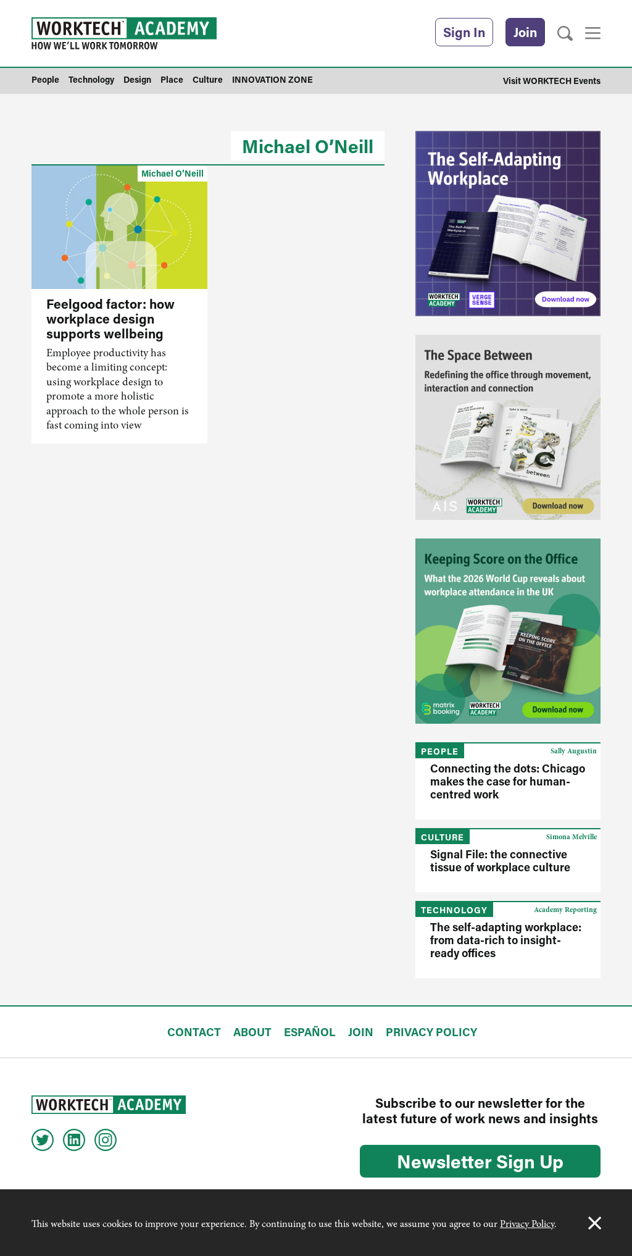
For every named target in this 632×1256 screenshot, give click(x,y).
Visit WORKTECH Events (552, 80)
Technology (454, 910)
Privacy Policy (527, 1224)
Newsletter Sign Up (480, 1161)
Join (525, 32)
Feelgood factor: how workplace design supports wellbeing (110, 318)
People (440, 751)
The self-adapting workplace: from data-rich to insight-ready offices (505, 939)
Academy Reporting (565, 910)
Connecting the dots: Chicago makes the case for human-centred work (507, 781)
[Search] (565, 33)
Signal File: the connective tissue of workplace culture (500, 860)
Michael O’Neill (307, 145)
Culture (442, 837)
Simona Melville (571, 837)
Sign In (464, 32)
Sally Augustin (574, 751)
